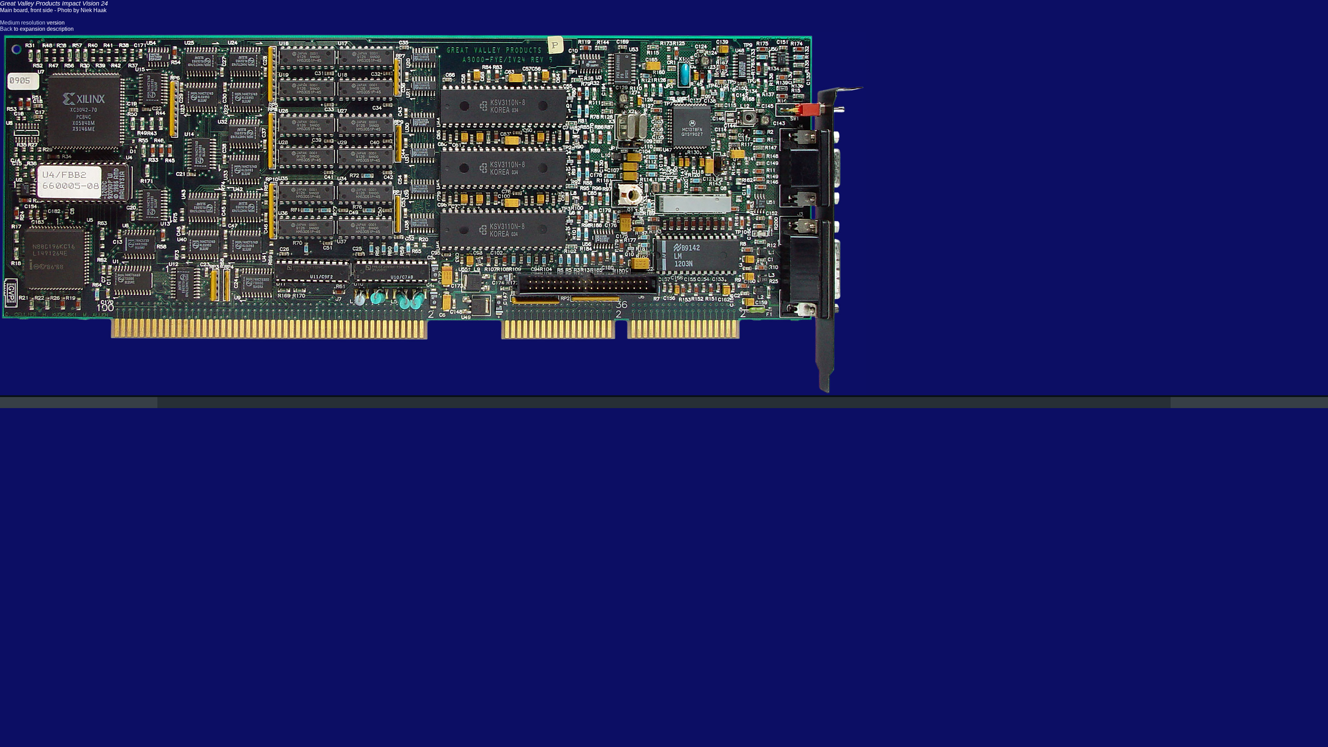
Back (6, 29)
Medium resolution (22, 23)
